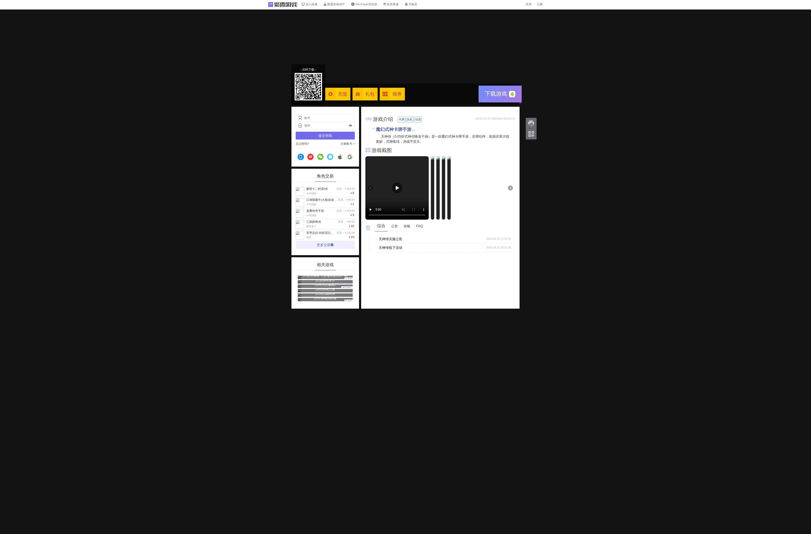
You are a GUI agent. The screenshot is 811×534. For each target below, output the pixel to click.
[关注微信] (531, 134)
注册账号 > (347, 143)
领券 (397, 94)
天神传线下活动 (390, 247)
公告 (394, 226)
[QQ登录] (330, 157)
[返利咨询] (531, 123)
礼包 (369, 94)
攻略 (407, 226)
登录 (529, 4)
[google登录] (350, 157)
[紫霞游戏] (285, 4)
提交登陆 (325, 135)
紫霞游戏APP (335, 4)
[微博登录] (310, 157)
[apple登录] (340, 157)
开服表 (412, 4)
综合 (381, 225)
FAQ (419, 226)
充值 (342, 94)
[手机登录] (301, 157)
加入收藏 (311, 4)
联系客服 (392, 4)
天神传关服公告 (390, 239)
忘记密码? (302, 143)
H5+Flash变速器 (366, 4)
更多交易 (323, 245)
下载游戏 (496, 93)
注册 (540, 4)
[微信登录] (320, 157)
